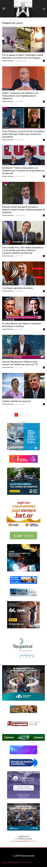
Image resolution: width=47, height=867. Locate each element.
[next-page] (30, 415)
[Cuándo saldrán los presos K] (23, 385)
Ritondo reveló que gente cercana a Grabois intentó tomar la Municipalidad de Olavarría (23, 210)
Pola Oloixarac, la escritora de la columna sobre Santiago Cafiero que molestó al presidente (23, 134)
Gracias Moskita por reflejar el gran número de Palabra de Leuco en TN (20, 363)
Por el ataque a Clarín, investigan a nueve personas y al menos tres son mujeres (22, 56)
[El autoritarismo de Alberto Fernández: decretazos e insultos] (23, 309)
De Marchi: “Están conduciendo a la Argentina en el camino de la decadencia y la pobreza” (23, 171)
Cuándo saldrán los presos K (16, 401)
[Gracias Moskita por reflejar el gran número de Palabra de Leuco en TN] (23, 347)
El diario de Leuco (8, 61)
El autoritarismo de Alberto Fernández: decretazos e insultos (21, 325)
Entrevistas (6, 89)
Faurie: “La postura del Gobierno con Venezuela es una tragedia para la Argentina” (20, 96)
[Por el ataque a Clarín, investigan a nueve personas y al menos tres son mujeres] (23, 39)
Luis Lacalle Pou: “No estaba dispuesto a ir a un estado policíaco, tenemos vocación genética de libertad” (23, 250)
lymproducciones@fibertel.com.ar (23, 841)
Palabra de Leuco (7, 51)
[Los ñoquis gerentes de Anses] (23, 273)
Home (4, 20)
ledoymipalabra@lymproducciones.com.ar (17, 862)
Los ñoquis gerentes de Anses (17, 288)
